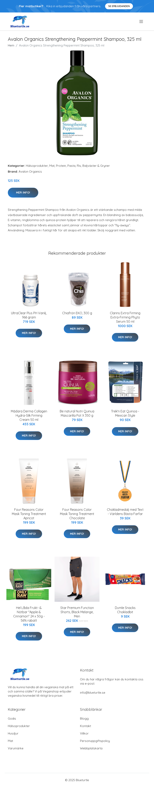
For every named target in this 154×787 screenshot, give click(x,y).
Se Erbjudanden (119, 6)
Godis (12, 718)
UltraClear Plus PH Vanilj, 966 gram (29, 315)
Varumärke (15, 748)
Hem (11, 45)
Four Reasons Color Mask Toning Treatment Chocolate (77, 514)
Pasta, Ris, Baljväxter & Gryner (88, 166)
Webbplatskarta (91, 748)
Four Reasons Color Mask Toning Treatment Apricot (29, 514)
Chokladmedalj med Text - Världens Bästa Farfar (125, 512)
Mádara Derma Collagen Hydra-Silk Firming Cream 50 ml (29, 415)
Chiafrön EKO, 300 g (77, 313)
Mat (52, 166)
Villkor (84, 733)
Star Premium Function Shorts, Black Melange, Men (77, 612)
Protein (61, 166)
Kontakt (85, 726)
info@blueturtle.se (92, 692)
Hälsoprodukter (37, 166)
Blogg (84, 718)
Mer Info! (23, 192)
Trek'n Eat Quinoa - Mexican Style (125, 413)
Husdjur (13, 733)
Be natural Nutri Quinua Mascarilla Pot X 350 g (77, 413)
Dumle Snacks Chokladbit (125, 610)
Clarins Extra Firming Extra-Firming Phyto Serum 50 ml (125, 317)
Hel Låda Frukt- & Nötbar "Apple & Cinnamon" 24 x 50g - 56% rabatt (29, 614)
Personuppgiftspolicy (95, 741)
